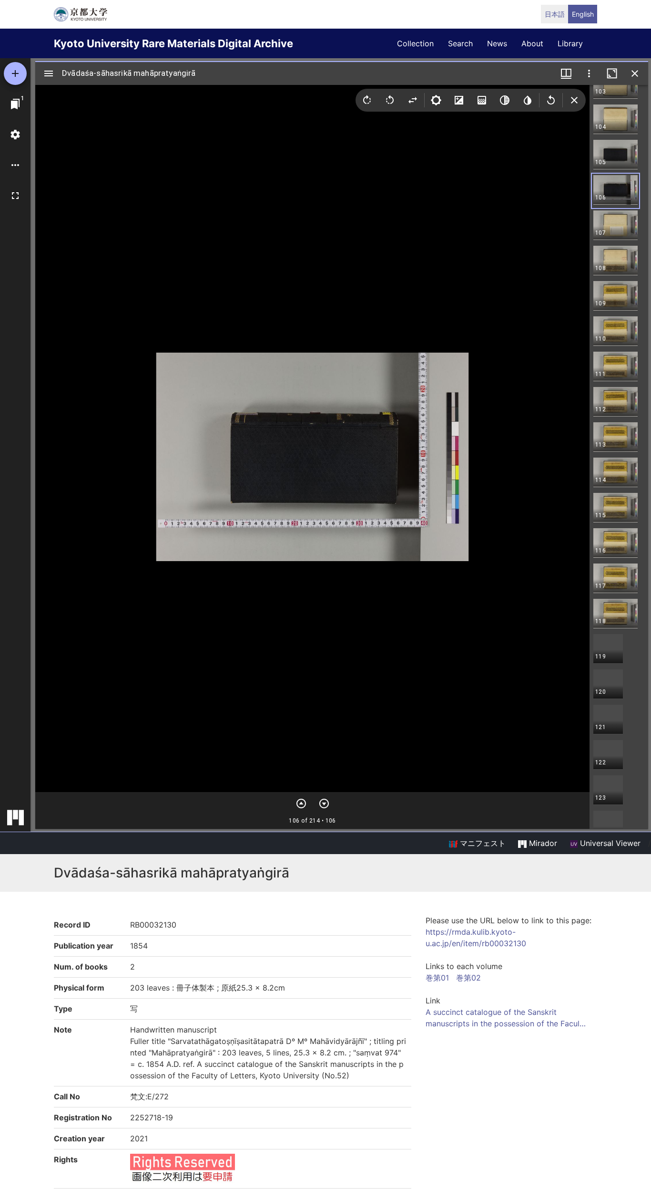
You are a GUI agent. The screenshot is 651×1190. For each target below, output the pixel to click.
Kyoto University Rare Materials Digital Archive (173, 43)
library (570, 43)
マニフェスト (482, 843)
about (532, 43)
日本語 (555, 14)
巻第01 (437, 977)
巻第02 (468, 977)
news (497, 43)
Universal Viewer (609, 843)
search (460, 43)
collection (415, 43)
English (583, 14)
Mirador (542, 843)
